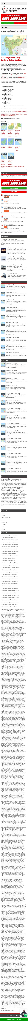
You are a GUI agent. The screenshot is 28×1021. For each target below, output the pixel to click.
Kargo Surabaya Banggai (9, 726)
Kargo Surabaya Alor (15, 640)
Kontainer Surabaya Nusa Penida (12, 695)
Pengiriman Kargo (21, 166)
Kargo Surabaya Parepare (9, 714)
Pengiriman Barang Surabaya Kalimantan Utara (17, 133)
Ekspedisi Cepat (7, 615)
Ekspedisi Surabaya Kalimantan (16, 482)
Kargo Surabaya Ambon (5, 815)
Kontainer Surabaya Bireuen (13, 930)
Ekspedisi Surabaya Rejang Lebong (10, 984)
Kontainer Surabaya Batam (6, 973)
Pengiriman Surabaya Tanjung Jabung (18, 996)
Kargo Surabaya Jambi (11, 990)
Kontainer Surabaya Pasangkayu (7, 809)
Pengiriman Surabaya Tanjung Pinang (18, 973)
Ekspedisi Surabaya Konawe (6, 771)
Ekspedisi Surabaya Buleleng (20, 680)
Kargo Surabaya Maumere (18, 661)
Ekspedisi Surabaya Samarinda (11, 898)
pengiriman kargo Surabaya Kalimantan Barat (12, 114)
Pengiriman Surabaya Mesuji (17, 955)
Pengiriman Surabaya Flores (6, 648)
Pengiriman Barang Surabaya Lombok (10, 578)
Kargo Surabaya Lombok (12, 624)
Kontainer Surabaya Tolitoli (12, 746)
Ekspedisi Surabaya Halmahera (11, 823)
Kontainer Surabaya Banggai (6, 727)
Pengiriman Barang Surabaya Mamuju (10, 581)
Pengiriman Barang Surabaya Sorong (9, 599)
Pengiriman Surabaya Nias (19, 937)
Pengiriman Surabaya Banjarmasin (11, 899)
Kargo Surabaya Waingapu (18, 637)
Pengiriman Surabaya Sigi (12, 738)
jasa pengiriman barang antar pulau (13, 496)
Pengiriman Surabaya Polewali (19, 809)
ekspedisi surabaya (8, 480)
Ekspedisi (7, 166)
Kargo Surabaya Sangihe (12, 784)
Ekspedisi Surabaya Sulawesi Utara (7, 792)
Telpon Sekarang (20, 22)
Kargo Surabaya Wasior (5, 872)
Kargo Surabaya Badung (8, 674)
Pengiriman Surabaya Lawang (6, 622)
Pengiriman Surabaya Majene (6, 801)
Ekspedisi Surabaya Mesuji (12, 956)
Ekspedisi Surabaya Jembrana (14, 687)
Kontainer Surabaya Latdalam (14, 830)
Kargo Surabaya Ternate (19, 846)
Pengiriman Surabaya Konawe (6, 770)
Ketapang (15, 166)
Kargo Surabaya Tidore (16, 848)
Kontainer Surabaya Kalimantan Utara (8, 891)
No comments (16, 34)
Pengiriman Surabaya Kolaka (13, 768)
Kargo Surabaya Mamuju (8, 805)
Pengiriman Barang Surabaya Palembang (10, 590)
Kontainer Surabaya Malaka (20, 658)
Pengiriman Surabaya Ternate (8, 846)
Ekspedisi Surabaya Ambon (15, 815)
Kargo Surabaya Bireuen (17, 929)
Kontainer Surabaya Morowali (17, 733)
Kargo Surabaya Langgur (17, 827)
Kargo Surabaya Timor (16, 672)
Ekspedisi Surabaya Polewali (16, 810)
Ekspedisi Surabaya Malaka (9, 658)
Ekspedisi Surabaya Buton (17, 762)
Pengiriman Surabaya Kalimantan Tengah (16, 885)
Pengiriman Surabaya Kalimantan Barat (16, 875)
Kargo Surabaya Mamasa (13, 803)
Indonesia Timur (22, 485)
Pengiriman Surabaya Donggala (9, 730)
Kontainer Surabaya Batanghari (11, 994)
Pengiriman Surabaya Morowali (6, 732)
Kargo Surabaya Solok (11, 951)
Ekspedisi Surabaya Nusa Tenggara (20, 483)
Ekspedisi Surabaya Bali (5, 482)
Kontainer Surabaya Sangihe (9, 785)
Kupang (12, 501)
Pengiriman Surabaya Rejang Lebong (8, 983)
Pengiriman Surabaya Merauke (10, 862)
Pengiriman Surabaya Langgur (6, 827)
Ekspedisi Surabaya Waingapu (6, 639)
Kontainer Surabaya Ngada (12, 665)
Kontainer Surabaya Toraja (12, 720)
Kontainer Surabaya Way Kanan (7, 962)
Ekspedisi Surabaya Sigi (5, 739)
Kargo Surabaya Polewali (5, 810)
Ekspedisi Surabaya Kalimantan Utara (15, 889)
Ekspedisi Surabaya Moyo (17, 629)
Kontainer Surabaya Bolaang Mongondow (16, 756)
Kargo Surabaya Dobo (5, 821)
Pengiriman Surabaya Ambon (20, 814)
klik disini (24, 108)
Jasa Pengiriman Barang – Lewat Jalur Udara (15, 256)
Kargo (10, 501)
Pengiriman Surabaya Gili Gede (7, 620)
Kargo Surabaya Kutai (19, 913)
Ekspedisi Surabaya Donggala (6, 731)
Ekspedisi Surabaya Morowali (6, 733)
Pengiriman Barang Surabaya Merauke (13, 330)
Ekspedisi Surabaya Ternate (6, 847)
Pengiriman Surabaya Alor (5, 640)
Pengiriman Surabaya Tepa (16, 843)
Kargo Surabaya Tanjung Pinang (7, 975)
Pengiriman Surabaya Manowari (11, 860)
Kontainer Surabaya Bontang (9, 917)
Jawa (3, 526)
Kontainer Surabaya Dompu (17, 619)
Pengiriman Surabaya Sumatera (14, 924)
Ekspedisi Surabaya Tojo (7, 744)
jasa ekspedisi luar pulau (11, 488)
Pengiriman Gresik (20, 609)
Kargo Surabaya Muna (20, 779)
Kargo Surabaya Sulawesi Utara (17, 791)
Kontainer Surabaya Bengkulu (18, 982)
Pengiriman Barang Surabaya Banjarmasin (11, 567)
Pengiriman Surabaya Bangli (6, 678)
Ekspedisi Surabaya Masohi (18, 834)
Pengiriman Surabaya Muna (10, 779)
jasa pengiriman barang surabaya (13, 500)
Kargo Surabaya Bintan (8, 977)
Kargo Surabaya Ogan (7, 965)
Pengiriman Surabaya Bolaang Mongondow (16, 753)
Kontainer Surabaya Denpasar (6, 684)
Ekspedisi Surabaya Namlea (13, 836)
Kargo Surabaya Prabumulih (10, 970)
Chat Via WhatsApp (14, 188)
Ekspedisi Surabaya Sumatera (14, 925)
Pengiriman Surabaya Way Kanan (17, 959)
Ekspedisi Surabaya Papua (5, 484)
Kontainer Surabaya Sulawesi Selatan (19, 718)
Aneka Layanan (9, 32)
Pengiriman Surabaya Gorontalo (17, 763)
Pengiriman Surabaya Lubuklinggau (13, 966)
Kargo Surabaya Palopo (12, 712)
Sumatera (17, 504)
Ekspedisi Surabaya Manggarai (6, 660)
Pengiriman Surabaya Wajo (6, 724)
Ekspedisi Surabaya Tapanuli (6, 943)
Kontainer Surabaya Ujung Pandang (17, 723)
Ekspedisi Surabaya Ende (8, 647)
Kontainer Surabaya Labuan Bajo (7, 654)
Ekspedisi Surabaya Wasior (15, 872)
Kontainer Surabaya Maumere (18, 662)
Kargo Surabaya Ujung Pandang (13, 721)
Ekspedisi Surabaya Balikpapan (11, 895)
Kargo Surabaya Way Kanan (6, 960)
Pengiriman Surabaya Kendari (14, 765)
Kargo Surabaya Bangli (16, 678)
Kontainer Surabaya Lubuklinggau (7, 969)
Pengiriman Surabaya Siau (20, 785)
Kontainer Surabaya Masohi (6, 835)
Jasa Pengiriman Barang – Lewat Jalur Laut (15, 248)
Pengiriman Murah (13, 610)
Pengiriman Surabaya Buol (17, 727)
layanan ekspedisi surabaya (20, 501)
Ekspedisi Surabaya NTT (19, 666)
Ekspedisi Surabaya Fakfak (15, 856)
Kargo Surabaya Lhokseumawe (16, 931)
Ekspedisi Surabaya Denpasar (11, 300)
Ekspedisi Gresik (7, 614)
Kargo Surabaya (4, 611)
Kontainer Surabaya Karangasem (7, 691)
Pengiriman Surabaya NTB (16, 630)
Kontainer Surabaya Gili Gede (18, 621)
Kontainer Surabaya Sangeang (18, 634)
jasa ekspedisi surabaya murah (12, 492)
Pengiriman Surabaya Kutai (9, 913)
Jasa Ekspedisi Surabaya (10, 489)
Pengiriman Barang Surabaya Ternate (13, 337)
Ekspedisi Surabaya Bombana (6, 758)
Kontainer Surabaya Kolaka (20, 769)
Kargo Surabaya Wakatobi (18, 798)
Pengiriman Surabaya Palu (6, 734)
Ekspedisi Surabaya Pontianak (11, 893)
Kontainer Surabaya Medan (9, 937)
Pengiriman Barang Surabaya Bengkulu (10, 572)
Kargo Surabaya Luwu (18, 707)
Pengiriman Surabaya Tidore (6, 848)
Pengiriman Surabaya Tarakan (19, 904)
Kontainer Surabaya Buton (6, 763)
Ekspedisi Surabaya (15, 613)
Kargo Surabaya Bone (7, 701)
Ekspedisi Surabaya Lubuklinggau (16, 968)
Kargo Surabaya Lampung (5, 953)
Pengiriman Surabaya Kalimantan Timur (8, 879)
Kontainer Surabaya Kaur (15, 989)
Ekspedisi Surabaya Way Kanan (18, 960)
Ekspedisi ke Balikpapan (10, 147)
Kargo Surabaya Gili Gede (18, 620)
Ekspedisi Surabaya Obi (5, 839)
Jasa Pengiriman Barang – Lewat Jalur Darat (15, 265)
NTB (8, 502)
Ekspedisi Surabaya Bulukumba (15, 704)
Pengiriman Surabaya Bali (16, 675)
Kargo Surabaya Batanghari (10, 992)
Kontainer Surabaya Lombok (9, 626)
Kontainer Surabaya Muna (16, 781)
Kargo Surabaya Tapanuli (17, 942)
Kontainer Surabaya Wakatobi (18, 800)
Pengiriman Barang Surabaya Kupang (10, 576)
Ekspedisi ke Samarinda (3, 147)
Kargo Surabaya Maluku (12, 831)
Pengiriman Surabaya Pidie (12, 933)
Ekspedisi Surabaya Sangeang (6, 634)
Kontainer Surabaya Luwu (16, 708)
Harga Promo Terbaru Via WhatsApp (14, 1019)
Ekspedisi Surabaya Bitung (18, 750)
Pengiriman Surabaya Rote (15, 667)
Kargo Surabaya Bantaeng (10, 699)
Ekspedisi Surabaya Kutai (5, 914)
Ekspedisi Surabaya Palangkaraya (16, 902)
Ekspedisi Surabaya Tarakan (15, 905)
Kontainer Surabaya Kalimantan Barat (15, 878)
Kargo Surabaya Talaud (19, 794)
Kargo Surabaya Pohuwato (14, 782)
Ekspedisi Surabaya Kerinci (18, 995)
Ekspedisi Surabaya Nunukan (10, 912)
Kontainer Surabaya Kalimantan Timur (8, 881)
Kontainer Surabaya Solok (8, 952)
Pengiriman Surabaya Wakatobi (7, 798)
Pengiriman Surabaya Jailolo (10, 824)
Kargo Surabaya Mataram (9, 627)
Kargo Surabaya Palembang (10, 963)
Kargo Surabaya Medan (12, 936)
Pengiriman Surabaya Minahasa (10, 777)
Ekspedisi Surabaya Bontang (11, 284)
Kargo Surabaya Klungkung (10, 692)
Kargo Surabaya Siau (5, 787)
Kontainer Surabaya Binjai (18, 940)
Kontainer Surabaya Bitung (6, 751)
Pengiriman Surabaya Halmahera (13, 822)
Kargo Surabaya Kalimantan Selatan (15, 882)
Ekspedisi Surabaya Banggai (19, 726)
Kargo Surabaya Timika (12, 869)
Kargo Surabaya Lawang (17, 622)
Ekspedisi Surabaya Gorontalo (14, 764)
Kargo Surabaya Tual (7, 850)
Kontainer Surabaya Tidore (12, 849)
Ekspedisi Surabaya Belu (16, 645)
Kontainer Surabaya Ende (18, 647)
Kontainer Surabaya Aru (14, 817)
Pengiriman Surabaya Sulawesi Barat (15, 811)
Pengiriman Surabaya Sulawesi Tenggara (14, 788)
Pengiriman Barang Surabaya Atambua (10, 555)
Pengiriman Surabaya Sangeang (9, 633)
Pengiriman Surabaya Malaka (13, 656)
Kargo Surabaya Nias (5, 938)
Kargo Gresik (15, 611)
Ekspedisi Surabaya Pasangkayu (18, 808)
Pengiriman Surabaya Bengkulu (9, 981)
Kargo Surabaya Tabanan (13, 697)
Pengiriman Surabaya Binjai (12, 939)
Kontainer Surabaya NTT (5, 667)
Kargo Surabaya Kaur (19, 988)
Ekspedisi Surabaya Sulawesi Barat (17, 813)
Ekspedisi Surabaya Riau (14, 1007)
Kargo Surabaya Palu (15, 734)
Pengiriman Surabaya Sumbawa (7, 635)
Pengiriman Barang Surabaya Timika (9, 606)
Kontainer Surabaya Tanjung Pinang (10, 976)
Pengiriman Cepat (20, 610)
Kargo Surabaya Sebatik (5, 923)
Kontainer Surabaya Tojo (17, 744)
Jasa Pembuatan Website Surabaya (7, 1010)
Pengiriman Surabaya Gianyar (18, 684)
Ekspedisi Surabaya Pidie (5, 934)
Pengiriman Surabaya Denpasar (18, 681)
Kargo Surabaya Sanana (12, 840)
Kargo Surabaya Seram (8, 842)
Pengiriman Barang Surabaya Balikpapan (10, 562)
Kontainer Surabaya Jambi (8, 991)
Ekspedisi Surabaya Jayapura (10, 859)
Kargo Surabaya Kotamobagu (19, 772)
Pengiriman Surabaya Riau (19, 1005)
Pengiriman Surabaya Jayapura (13, 858)
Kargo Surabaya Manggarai (18, 659)
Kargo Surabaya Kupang (8, 650)
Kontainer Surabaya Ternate (17, 847)
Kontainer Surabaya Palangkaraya (7, 904)
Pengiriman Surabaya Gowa (14, 705)
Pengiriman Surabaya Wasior (19, 871)
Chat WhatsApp (7, 22)
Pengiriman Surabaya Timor (6, 672)
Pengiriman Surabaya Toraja (6, 719)
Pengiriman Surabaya (5, 609)
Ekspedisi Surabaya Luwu (5, 708)
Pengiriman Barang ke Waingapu (8, 558)
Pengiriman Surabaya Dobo (20, 820)
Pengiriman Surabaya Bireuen (6, 929)
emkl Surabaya (18, 891)
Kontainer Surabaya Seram (6, 843)
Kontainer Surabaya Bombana (18, 758)
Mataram (2, 502)
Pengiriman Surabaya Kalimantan (14, 873)
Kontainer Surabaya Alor (10, 641)
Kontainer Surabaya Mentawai (14, 950)
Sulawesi (12, 504)
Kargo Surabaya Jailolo (20, 824)
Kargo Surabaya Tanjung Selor (12, 918)
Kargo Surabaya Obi (22, 837)
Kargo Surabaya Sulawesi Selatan (14, 717)
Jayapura (2, 501)
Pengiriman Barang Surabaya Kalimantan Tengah (10, 133)
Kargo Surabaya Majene (16, 801)
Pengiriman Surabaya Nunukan (13, 911)
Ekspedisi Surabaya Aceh (19, 480)
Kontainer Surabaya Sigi (15, 739)
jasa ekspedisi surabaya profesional (12, 494)
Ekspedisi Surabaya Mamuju (19, 805)
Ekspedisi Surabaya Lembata (16, 655)
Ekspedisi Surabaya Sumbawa (6, 636)
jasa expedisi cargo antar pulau (13, 495)
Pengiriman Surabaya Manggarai (7, 659)
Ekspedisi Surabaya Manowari (10, 861)
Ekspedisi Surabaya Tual (16, 850)
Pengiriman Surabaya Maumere (7, 661)
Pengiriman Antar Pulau (5, 610)
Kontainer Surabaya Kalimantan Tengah (15, 887)
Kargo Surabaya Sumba (18, 669)
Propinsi (4, 34)
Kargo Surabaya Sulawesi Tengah (17, 740)
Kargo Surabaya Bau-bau (13, 747)
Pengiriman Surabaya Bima (15, 615)
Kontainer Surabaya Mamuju (6, 807)
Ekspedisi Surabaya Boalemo (13, 752)
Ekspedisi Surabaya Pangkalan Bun (9, 910)
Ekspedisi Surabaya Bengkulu (6, 982)
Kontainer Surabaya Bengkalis (14, 1003)
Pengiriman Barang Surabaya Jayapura (10, 539)
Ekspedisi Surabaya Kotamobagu (7, 774)
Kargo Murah (3, 613)
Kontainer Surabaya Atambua (10, 643)
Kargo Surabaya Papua (20, 865)
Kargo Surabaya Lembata (5, 655)
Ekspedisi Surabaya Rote (11, 668)
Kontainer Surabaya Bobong (9, 820)
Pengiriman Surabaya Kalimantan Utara (8, 888)
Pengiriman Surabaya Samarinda (11, 897)
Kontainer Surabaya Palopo (9, 713)
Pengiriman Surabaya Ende (12, 646)
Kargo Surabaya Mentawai (13, 949)
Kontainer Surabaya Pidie (15, 934)
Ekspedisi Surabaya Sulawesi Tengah (8, 742)
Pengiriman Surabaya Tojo (12, 743)
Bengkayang (3, 166)
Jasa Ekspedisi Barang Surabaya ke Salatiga (9, 239)
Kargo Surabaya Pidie (21, 933)
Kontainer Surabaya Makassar (14, 711)
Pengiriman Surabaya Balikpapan (11, 894)
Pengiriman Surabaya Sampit (13, 906)
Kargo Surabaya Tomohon (18, 796)
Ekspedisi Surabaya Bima (12, 616)
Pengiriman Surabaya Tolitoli (6, 745)
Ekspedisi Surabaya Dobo (14, 821)
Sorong (9, 504)
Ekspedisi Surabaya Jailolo (6, 826)
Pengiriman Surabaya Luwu (8, 707)
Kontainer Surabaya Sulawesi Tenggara (12, 790)
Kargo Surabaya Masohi (8, 834)
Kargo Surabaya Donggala (20, 730)
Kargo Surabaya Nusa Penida (11, 694)
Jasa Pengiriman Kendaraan (12, 273)
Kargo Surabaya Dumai (11, 1004)
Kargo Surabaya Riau (5, 1007)
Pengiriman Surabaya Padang (6, 944)
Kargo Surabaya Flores (16, 648)
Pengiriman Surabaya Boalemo (17, 751)
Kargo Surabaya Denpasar (5, 682)
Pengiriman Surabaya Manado (11, 775)
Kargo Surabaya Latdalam (13, 829)
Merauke (5, 502)
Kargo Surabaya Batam (8, 972)
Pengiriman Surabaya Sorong (6, 867)
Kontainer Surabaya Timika (9, 871)
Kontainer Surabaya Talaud (16, 795)
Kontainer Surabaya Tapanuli (17, 943)
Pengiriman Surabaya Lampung (19, 952)
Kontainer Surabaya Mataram (9, 628)
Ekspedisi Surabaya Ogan (17, 965)
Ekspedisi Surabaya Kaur (5, 989)
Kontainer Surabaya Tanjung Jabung (11, 998)
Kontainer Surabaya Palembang (11, 964)
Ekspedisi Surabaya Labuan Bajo (18, 653)
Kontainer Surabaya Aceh (18, 927)
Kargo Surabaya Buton (7, 762)
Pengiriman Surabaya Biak (12, 852)
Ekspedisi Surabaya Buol (11, 729)
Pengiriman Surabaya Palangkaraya (16, 901)
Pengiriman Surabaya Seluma (12, 985)
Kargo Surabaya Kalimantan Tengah (7, 886)
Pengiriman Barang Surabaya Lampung (3, 162)
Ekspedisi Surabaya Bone (17, 701)
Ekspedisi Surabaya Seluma (9, 986)
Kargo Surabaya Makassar (14, 710)
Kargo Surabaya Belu (7, 645)
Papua (3, 513)
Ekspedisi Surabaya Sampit (9, 907)
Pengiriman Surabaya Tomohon (6, 796)
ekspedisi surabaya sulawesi (15, 484)
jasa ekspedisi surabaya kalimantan (13, 491)
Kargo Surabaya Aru (21, 816)
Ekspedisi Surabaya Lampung (16, 953)
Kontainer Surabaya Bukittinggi (15, 947)
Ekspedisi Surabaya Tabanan (11, 292)
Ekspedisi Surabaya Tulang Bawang (14, 958)
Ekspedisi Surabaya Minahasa (10, 778)
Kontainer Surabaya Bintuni (9, 855)
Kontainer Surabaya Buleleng (6, 681)
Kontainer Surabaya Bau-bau (9, 749)
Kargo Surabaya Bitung (8, 750)
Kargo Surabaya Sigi (21, 738)
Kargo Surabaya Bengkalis (14, 1002)
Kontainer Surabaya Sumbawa (18, 636)
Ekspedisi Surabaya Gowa (12, 706)
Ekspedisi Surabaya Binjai (8, 940)
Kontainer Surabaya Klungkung (11, 693)
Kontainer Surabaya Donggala (18, 731)
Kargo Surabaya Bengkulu (20, 981)
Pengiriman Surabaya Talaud (8, 794)
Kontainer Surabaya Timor (12, 673)
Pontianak (2, 167)
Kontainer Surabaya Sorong (13, 868)
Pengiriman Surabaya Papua (9, 865)
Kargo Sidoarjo (10, 611)
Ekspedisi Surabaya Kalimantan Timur (15, 880)
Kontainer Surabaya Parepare (10, 716)
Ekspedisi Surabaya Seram (18, 842)
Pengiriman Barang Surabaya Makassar (10, 544)
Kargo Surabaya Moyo (7, 629)
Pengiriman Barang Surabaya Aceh (9, 569)
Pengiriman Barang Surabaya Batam (9, 565)
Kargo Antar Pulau (22, 611)
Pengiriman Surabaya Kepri (16, 978)
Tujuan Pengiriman (9, 34)
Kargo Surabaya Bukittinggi (14, 946)
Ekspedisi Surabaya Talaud (6, 795)
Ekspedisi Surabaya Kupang (19, 650)
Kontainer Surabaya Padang (13, 945)
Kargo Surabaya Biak (21, 852)
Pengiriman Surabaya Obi (13, 837)
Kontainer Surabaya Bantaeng (10, 700)
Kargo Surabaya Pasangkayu (6, 808)
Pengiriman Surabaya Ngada (6, 663)
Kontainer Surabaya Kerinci (6, 996)
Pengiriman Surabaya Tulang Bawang (11, 957)
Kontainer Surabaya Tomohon (18, 797)
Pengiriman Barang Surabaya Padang (17, 148)
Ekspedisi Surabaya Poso (17, 737)
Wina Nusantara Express (10, 293)
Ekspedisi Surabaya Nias (14, 938)
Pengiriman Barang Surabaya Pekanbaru (10, 162)
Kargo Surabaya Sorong (16, 867)
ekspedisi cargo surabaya (16, 479)
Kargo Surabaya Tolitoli (16, 745)
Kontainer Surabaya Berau (8, 921)
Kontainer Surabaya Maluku (9, 833)
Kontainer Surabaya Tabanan (9, 698)
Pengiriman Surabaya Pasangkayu (18, 807)
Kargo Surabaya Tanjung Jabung (7, 997)
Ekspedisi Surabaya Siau (14, 787)
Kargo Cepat (8, 613)
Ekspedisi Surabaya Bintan (18, 977)
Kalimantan (15, 32)
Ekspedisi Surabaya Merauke (9, 863)
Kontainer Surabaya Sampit (20, 907)
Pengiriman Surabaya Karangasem (15, 688)
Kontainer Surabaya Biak (15, 853)
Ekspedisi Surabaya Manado (9, 776)
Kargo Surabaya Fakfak (5, 856)
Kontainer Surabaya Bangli (12, 679)
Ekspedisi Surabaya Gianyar (15, 685)
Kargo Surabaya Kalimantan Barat (7, 876)
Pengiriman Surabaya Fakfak (20, 855)
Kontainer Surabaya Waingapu (18, 639)
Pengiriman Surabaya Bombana (7, 757)
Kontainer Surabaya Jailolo (16, 826)
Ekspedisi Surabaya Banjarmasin (12, 900)
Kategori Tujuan (20, 32)
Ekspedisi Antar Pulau (15, 614)
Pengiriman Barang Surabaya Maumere (10, 583)
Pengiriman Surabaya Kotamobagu (7, 772)
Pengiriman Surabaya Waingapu (7, 637)
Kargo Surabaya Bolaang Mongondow (8, 755)
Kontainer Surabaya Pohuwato (14, 783)
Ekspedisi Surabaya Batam (18, 972)
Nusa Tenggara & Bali (6, 517)
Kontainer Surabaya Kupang (6, 652)
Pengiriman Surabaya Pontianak (10, 892)
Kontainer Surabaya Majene (13, 802)
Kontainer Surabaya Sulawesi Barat (7, 814)
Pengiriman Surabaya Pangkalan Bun (8, 908)
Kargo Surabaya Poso (7, 737)
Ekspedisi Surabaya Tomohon (6, 797)
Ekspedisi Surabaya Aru (5, 817)
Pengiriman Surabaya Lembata (19, 654)
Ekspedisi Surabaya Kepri (12, 979)
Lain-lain (3, 529)
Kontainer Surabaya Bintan (6, 978)
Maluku (3, 515)
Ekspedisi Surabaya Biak (5, 853)
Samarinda (5, 504)
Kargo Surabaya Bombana (18, 757)
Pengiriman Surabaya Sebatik (19, 921)
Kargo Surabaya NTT (10, 666)
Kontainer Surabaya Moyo (5, 630)
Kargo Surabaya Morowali (17, 732)
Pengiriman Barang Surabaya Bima (9, 553)
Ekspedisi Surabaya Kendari (13, 766)
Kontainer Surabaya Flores (12, 649)
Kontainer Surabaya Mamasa (9, 804)
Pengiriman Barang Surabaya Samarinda (13, 438)
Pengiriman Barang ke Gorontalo (8, 537)
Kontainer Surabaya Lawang (13, 623)
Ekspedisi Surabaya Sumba (6, 671)
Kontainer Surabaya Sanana (9, 841)
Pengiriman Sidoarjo (13, 609)
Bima (1, 479)
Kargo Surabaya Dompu (19, 617)
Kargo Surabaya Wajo (15, 724)
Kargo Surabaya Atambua (9, 642)
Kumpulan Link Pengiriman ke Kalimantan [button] (11, 118)
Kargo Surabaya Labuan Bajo (6, 653)
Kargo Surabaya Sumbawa (18, 635)
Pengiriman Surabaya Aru (12, 816)
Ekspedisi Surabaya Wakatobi (6, 800)
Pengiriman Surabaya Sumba (8, 669)
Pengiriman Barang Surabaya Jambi (9, 574)
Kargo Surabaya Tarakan (5, 905)
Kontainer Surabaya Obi (14, 839)
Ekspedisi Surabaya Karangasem (16, 690)
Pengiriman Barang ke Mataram (8, 560)
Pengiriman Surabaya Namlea (17, 835)
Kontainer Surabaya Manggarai (18, 660)
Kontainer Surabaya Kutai (16, 914)
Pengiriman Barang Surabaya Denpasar (13, 453)
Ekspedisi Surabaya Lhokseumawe (7, 932)
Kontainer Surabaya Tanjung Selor (12, 919)
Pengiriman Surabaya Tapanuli (6, 942)
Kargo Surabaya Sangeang (20, 633)
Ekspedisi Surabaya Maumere (6, 662)
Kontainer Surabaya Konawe (17, 771)
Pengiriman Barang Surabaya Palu (12, 352)
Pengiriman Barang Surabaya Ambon (12, 345)
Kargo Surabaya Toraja (16, 719)
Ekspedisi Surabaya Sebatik (15, 923)
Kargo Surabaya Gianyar (5, 685)
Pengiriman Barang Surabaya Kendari (13, 446)
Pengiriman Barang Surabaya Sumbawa (10, 602)
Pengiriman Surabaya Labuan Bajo (18, 652)
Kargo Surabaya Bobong (12, 818)
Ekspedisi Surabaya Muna (6, 781)
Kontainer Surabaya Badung (6, 675)
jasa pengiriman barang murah (17, 498)
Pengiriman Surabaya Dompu (8, 617)
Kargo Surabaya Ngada (16, 663)
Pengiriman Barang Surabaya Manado (13, 461)
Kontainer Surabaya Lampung (6, 955)
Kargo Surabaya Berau (11, 920)
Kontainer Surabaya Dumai (9, 1005)
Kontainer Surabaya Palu (11, 736)
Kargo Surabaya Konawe (17, 770)
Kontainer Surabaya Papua (16, 866)
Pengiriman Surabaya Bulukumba (13, 703)
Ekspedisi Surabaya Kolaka (9, 769)
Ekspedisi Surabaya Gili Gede (6, 621)
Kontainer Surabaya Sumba (17, 671)
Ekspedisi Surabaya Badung (19, 674)
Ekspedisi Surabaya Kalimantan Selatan (8, 884)
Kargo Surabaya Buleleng (9, 680)
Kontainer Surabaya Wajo (11, 725)
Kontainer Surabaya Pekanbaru (15, 1001)
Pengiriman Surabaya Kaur (9, 988)
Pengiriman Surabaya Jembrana (14, 686)
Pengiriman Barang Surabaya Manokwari (10, 541)
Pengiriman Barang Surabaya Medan (12, 322)
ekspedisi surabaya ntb (10, 483)
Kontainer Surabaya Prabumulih (11, 971)
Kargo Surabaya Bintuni (12, 854)
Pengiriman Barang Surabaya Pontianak (3, 132)
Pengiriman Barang (15, 502)
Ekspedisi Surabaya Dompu (6, 619)
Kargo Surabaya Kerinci (8, 995)
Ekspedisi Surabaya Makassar (11, 307)
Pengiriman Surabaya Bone (6, 759)
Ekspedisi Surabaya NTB (11, 632)
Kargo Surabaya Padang (17, 944)
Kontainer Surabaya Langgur (13, 828)
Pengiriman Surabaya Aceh (14, 926)
